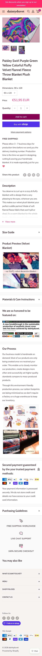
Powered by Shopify (10, 651)
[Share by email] (38, 175)
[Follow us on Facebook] (4, 618)
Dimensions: (12, 88)
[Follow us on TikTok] (17, 618)
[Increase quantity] (27, 108)
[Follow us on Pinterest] (12, 618)
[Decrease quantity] (14, 108)
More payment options (21, 132)
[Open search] (28, 11)
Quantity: (6, 108)
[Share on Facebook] (24, 175)
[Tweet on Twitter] (33, 175)
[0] (37, 11)
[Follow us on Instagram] (8, 618)
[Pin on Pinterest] (29, 175)
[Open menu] (3, 11)
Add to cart (21, 116)
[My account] (33, 11)
